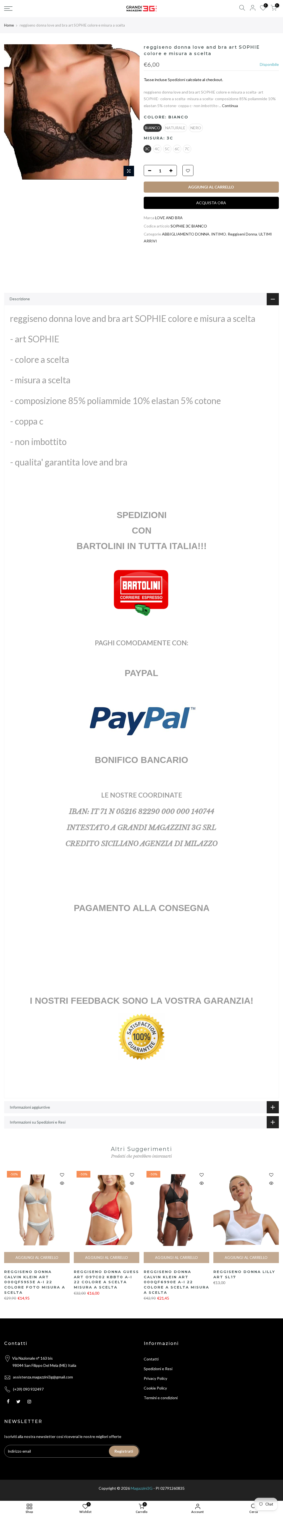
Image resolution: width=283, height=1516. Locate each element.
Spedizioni (176, 79)
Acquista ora (211, 202)
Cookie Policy (155, 1388)
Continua (229, 105)
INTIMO (218, 234)
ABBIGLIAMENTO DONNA (185, 234)
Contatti (151, 1359)
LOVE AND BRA (169, 217)
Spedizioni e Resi (158, 1368)
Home (9, 25)
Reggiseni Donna (242, 234)
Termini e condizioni (161, 1397)
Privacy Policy (155, 1378)
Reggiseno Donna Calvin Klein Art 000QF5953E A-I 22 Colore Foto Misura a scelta (34, 1281)
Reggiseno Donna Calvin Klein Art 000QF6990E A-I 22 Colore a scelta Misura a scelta (176, 1281)
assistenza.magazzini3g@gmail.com (43, 1377)
